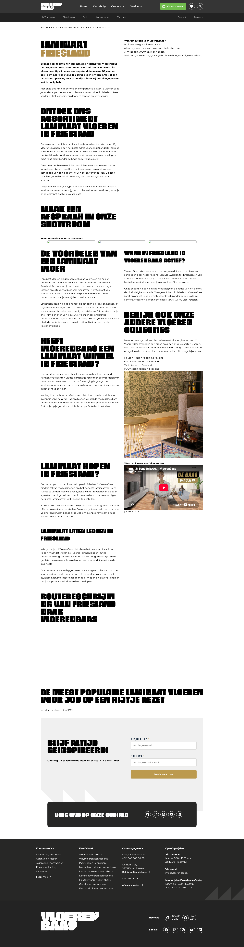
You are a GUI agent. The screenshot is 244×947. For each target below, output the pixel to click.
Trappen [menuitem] (121, 17)
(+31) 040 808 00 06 (133, 858)
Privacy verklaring (46, 867)
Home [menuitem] (83, 6)
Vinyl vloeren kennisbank (93, 858)
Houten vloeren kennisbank (95, 880)
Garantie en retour (46, 858)
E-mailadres (137, 756)
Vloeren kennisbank (90, 854)
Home (44, 27)
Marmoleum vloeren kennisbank (97, 867)
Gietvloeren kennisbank (92, 884)
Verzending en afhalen (49, 854)
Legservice (42, 877)
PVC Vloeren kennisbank (93, 863)
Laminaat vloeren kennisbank (68, 27)
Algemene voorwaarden (49, 863)
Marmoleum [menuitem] (102, 17)
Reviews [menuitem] (198, 17)
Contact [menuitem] (182, 17)
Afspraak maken (175, 6)
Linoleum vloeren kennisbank (96, 871)
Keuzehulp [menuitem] (99, 6)
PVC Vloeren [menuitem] (48, 17)
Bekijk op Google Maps (134, 872)
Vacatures (41, 871)
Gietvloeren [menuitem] (69, 17)
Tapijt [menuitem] (85, 17)
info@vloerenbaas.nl (133, 854)
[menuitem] (118, 6)
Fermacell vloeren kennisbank (96, 888)
